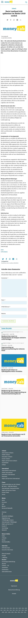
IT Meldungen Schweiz (8, 520)
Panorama (4, 476)
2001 (25, 612)
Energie (4, 555)
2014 (11, 610)
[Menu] (2, 2)
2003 (19, 612)
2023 (11, 608)
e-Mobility (4, 557)
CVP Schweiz (4, 251)
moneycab (5, 36)
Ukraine (4, 563)
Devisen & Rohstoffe (7, 508)
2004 (16, 612)
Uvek (2, 249)
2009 (26, 610)
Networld (4, 530)
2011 (20, 610)
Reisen (3, 540)
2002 (22, 612)
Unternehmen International (9, 470)
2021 (17, 608)
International (5, 468)
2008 (3, 612)
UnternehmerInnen (7, 571)
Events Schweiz (6, 458)
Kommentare (5, 569)
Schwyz (4, 464)
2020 (20, 608)
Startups (4, 512)
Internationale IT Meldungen (9, 522)
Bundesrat (3, 263)
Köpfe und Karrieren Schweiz (9, 460)
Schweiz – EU (5, 565)
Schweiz (14, 8)
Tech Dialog (5, 528)
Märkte (4, 498)
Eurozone (4, 502)
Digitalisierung (6, 518)
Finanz (3, 482)
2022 (14, 608)
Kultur (3, 536)
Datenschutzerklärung (14, 590)
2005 (12, 612)
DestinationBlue (6, 542)
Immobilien (5, 567)
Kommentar (4, 278)
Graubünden (5, 462)
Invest (3, 494)
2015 (8, 610)
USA (3, 504)
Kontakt (14, 593)
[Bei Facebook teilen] (11, 20)
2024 (8, 608)
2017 (1, 610)
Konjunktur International (8, 474)
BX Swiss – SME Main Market (9, 486)
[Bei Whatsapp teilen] (14, 20)
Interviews (4, 545)
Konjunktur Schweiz (7, 456)
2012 (17, 610)
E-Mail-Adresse (5, 306)
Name (3, 300)
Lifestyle (4, 538)
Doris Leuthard (10, 263)
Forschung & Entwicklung (8, 561)
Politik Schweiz (6, 454)
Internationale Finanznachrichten (10, 488)
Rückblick (16, 263)
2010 (23, 610)
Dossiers (4, 559)
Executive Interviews (7, 549)
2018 (26, 608)
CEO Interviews (6, 547)
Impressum (14, 586)
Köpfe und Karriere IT (7, 524)
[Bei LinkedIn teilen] (17, 20)
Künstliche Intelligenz (7, 516)
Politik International (7, 472)
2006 (9, 612)
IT (2, 514)
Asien (3, 500)
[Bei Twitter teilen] (7, 20)
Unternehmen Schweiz (7, 452)
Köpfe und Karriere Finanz (9, 490)
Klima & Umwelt (6, 553)
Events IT (4, 526)
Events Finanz (5, 492)
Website (3, 313)
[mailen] (20, 20)
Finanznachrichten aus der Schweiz (11, 484)
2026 (2, 608)
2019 (23, 608)
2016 (5, 610)
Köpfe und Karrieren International (11, 478)
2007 (6, 612)
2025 (5, 608)
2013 (14, 610)
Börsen (3, 506)
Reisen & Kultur (6, 534)
